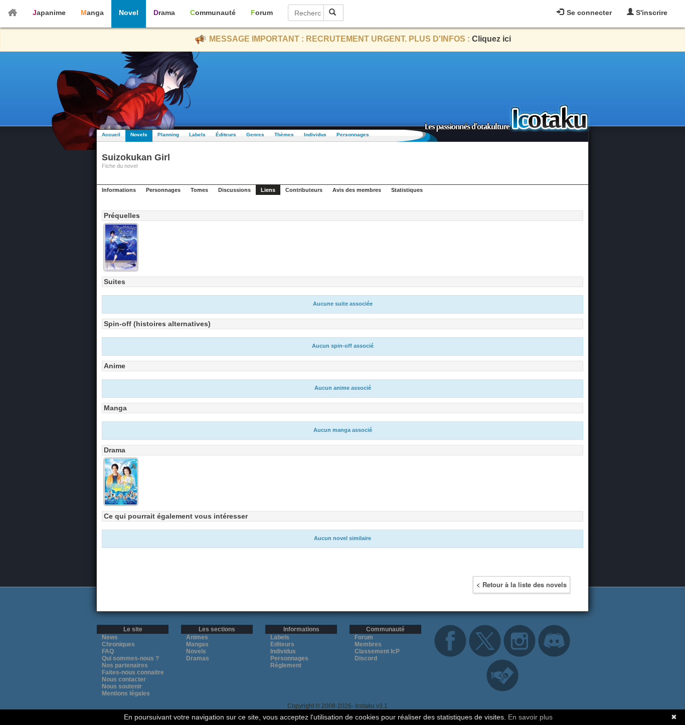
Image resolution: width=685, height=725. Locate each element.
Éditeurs (226, 134)
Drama (164, 13)
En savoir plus (530, 717)
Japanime (49, 13)
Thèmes (284, 134)
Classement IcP (377, 651)
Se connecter (588, 13)
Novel (128, 13)
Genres (255, 134)
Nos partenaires (125, 665)
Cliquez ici (491, 39)
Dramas (197, 658)
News (110, 637)
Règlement (285, 665)
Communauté (213, 13)
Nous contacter (124, 679)
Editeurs (282, 644)
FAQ (108, 651)
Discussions (234, 190)
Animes (197, 637)
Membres (368, 644)
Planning (168, 134)
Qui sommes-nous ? (130, 658)
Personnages (352, 134)
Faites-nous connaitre (133, 672)
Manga (92, 13)
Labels (197, 134)
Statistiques (407, 190)
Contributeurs (303, 190)
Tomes (199, 190)
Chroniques (118, 644)
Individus (315, 134)
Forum (262, 13)
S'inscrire (650, 13)
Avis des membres (356, 190)
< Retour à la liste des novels (521, 584)
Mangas (197, 644)
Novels (138, 134)
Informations (119, 190)
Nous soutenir (122, 686)
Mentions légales (126, 693)
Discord (366, 658)
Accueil (111, 134)
